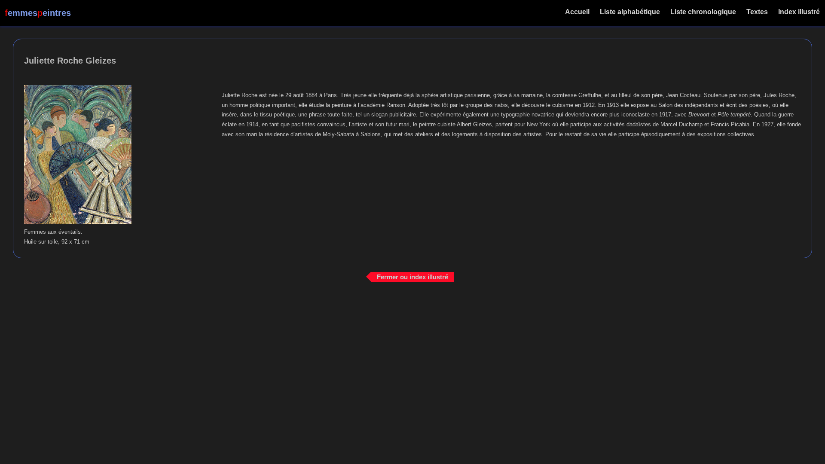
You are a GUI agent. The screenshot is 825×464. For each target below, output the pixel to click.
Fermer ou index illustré (412, 277)
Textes (757, 11)
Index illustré (799, 11)
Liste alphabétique (630, 11)
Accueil (577, 11)
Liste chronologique (703, 11)
